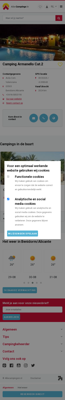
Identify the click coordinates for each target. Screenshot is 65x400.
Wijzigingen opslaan (22, 233)
